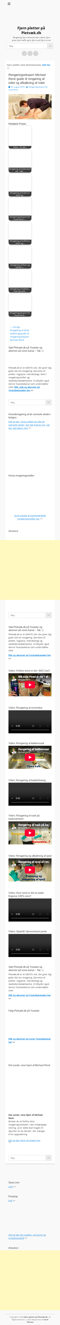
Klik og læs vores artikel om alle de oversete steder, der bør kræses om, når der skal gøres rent (29, 425)
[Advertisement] (30, 570)
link (10, 1200)
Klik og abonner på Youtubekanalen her (29, 655)
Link (10, 1186)
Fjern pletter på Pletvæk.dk (36, 1317)
